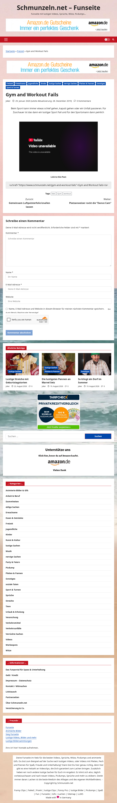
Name (9, 272)
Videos (9, 639)
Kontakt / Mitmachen (16, 686)
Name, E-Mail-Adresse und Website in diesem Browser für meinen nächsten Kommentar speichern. (56, 308)
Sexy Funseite (12, 734)
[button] (6, 40)
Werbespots (12, 645)
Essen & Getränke (14, 518)
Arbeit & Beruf (13, 496)
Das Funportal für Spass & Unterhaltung (25, 669)
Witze (8, 650)
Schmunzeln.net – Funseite (58, 7)
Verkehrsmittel (13, 622)
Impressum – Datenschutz (18, 680)
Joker (8, 101)
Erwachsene (20, 83)
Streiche (10, 600)
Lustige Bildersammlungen (19, 741)
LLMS (80, 793)
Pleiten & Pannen (86, 83)
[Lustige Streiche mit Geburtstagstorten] (22, 364)
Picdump (10, 567)
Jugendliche (33, 83)
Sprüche (10, 595)
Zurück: (29, 203)
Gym (59, 193)
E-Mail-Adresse (14, 284)
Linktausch (11, 691)
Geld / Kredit (12, 675)
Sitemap (71, 793)
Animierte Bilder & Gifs (17, 490)
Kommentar (12, 233)
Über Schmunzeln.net (16, 702)
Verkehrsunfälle (13, 628)
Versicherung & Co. (15, 708)
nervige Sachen (70, 83)
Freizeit (20, 51)
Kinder (43, 83)
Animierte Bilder (13, 730)
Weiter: (90, 201)
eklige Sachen (12, 507)
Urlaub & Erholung (15, 612)
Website (9, 296)
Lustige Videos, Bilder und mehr (21, 737)
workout (67, 193)
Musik (9, 551)
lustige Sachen (55, 83)
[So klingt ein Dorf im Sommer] (94, 364)
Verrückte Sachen (14, 634)
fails (53, 193)
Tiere (8, 606)
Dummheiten (12, 501)
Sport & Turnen (13, 87)
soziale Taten (12, 584)
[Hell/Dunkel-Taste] (107, 39)
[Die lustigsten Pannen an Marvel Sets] (58, 364)
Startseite (10, 51)
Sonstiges (101, 83)
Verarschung (12, 617)
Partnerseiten (12, 697)
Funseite (10, 727)
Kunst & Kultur (13, 540)
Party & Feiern (13, 562)
